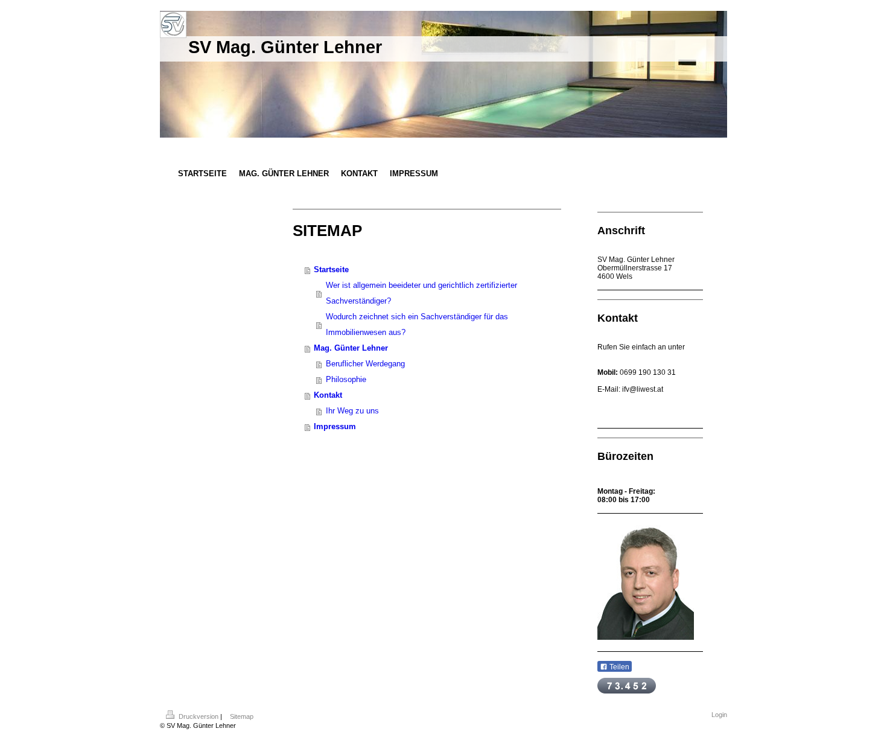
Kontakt (328, 395)
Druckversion (198, 716)
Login (719, 714)
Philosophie (346, 379)
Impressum (335, 426)
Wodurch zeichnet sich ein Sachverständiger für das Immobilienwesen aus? (417, 324)
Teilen (618, 667)
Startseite (331, 269)
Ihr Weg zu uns (352, 410)
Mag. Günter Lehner (351, 347)
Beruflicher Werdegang (365, 363)
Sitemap (241, 716)
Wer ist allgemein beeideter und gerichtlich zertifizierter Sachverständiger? (421, 293)
